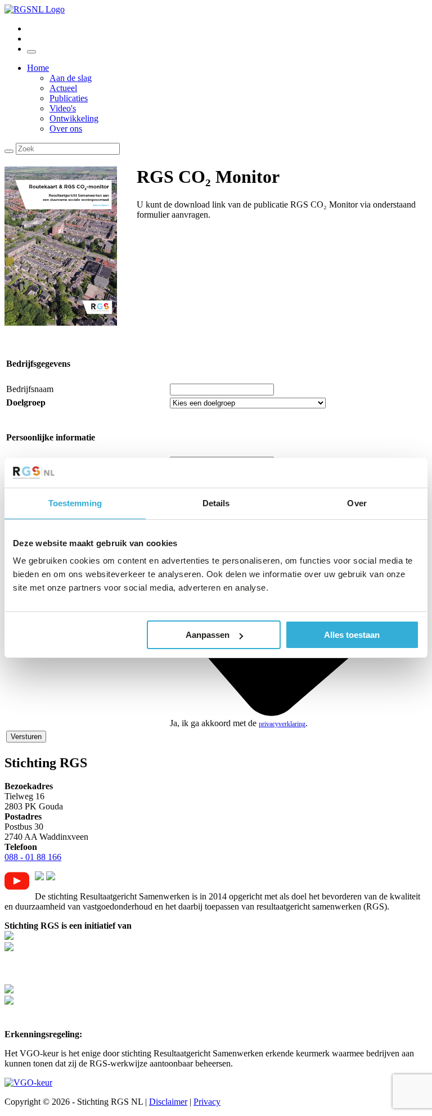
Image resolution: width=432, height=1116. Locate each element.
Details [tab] (216, 503)
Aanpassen (208, 635)
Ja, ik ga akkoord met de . (239, 723)
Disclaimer (168, 1101)
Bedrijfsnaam (29, 389)
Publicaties (69, 98)
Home (38, 68)
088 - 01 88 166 (32, 857)
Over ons (66, 128)
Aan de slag (71, 78)
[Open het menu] (31, 51)
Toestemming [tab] (75, 503)
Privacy (207, 1101)
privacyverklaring (282, 724)
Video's (63, 108)
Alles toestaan (352, 635)
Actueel (63, 88)
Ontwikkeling (74, 118)
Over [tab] (356, 503)
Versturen (26, 736)
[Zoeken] (9, 151)
